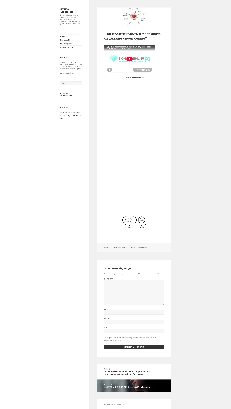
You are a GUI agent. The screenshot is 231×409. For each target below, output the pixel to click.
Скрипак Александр (66, 10)
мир (68, 115)
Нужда (62, 36)
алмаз (61, 115)
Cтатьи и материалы (139, 247)
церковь (61, 118)
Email (107, 318)
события (76, 115)
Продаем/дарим (66, 44)
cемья (62, 112)
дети (64, 115)
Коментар (108, 279)
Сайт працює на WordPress (114, 404)
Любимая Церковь (66, 47)
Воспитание (67, 112)
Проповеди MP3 (65, 40)
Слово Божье (75, 112)
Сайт (106, 328)
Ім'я (106, 309)
